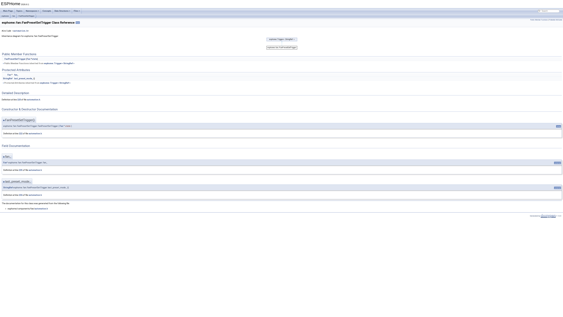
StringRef (7, 78)
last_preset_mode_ (23, 78)
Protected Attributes (555, 20)
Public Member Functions (539, 20)
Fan (28, 59)
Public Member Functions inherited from (39, 63)
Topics (19, 11)
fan (13, 16)
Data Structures (61, 11)
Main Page (8, 11)
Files (76, 11)
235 (20, 170)
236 (20, 195)
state (34, 59)
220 (19, 99)
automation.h (20, 31)
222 (20, 133)
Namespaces (31, 11)
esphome (5, 16)
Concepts (47, 11)
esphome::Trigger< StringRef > (59, 63)
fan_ (16, 75)
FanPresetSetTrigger (26, 16)
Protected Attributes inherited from (37, 83)
